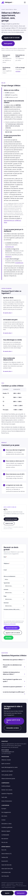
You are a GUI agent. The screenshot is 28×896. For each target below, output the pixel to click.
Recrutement (4, 838)
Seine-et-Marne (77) (6, 853)
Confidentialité (5, 835)
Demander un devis (12, 728)
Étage (5, 596)
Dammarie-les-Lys (9, 220)
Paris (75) (3, 850)
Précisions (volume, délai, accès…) (12, 609)
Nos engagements (6, 812)
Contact (3, 820)
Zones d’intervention (6, 801)
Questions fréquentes (6, 793)
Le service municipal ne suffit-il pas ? (14, 692)
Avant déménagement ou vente (9, 767)
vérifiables (18, 71)
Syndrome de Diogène (7, 771)
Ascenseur (6, 602)
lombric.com (11, 203)
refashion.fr (8, 256)
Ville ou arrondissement (9, 576)
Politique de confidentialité (10, 624)
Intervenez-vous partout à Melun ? (13, 659)
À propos (3, 808)
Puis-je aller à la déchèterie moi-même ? (12, 666)
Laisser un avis (9, 523)
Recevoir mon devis (11, 628)
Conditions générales (6, 827)
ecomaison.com (9, 247)
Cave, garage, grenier (6, 775)
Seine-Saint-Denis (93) (7, 868)
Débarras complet (6, 760)
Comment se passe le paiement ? (12, 686)
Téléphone (7, 563)
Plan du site (4, 842)
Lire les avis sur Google (11, 519)
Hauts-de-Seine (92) (6, 865)
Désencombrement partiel (8, 778)
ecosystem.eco (19, 262)
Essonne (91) (4, 861)
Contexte (6, 589)
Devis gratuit (8, 43)
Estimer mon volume (6, 790)
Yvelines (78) (4, 857)
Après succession (5, 763)
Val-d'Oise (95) (5, 876)
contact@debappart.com (7, 751)
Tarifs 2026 (4, 797)
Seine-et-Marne (9, 9)
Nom (5, 557)
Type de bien (7, 583)
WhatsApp (8, 637)
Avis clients (4, 816)
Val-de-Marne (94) (5, 872)
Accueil (3, 9)
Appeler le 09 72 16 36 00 (11, 38)
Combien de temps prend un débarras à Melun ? (11, 673)
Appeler (7, 893)
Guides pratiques (5, 786)
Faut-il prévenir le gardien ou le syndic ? (12, 680)
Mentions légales (5, 831)
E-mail (5, 570)
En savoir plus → (7, 313)
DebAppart (9, 2)
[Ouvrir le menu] (25, 2)
